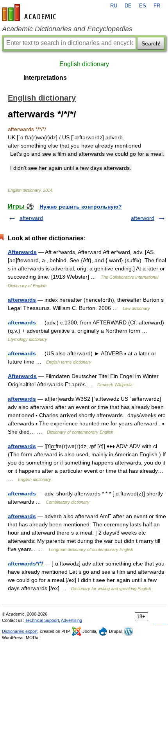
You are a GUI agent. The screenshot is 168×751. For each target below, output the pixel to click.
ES (142, 6)
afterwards (22, 300)
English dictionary (84, 64)
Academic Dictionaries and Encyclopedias (67, 29)
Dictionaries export (20, 631)
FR (157, 6)
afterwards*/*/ (25, 563)
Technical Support (42, 620)
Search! (151, 43)
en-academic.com (30, 12)
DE (128, 6)
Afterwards (22, 252)
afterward (31, 218)
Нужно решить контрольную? (80, 207)
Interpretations (45, 77)
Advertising (71, 620)
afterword (142, 218)
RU (113, 6)
